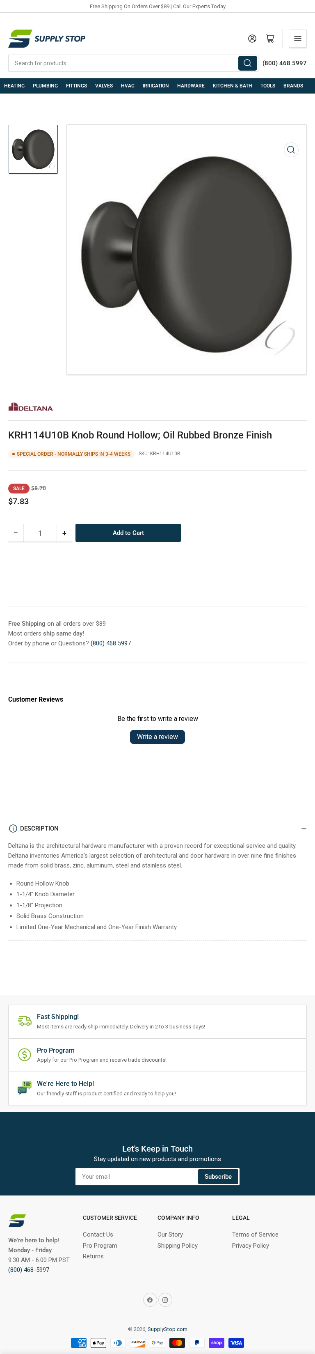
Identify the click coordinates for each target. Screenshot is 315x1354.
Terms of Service (255, 1234)
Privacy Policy (250, 1245)
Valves (104, 86)
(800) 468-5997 (28, 1270)
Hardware (191, 86)
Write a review (157, 737)
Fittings (76, 86)
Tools (267, 86)
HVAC (128, 86)
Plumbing (45, 86)
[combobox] (133, 63)
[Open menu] (298, 39)
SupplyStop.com (167, 1329)
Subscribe (218, 1176)
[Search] (248, 63)
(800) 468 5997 (111, 643)
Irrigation (156, 86)
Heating (14, 86)
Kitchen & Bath (232, 86)
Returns (93, 1256)
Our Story (170, 1234)
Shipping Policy (178, 1245)
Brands (293, 86)
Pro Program (100, 1245)
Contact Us (98, 1234)
